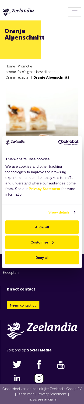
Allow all (42, 227)
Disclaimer (26, 393)
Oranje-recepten (18, 77)
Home (10, 66)
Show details (59, 212)
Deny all (42, 257)
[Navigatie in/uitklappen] (74, 12)
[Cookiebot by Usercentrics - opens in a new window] (59, 143)
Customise (39, 242)
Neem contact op (23, 305)
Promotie (25, 66)
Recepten (11, 272)
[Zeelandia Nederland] (18, 12)
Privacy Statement (44, 188)
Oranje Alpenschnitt (51, 77)
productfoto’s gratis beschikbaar (30, 72)
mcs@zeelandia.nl (42, 399)
